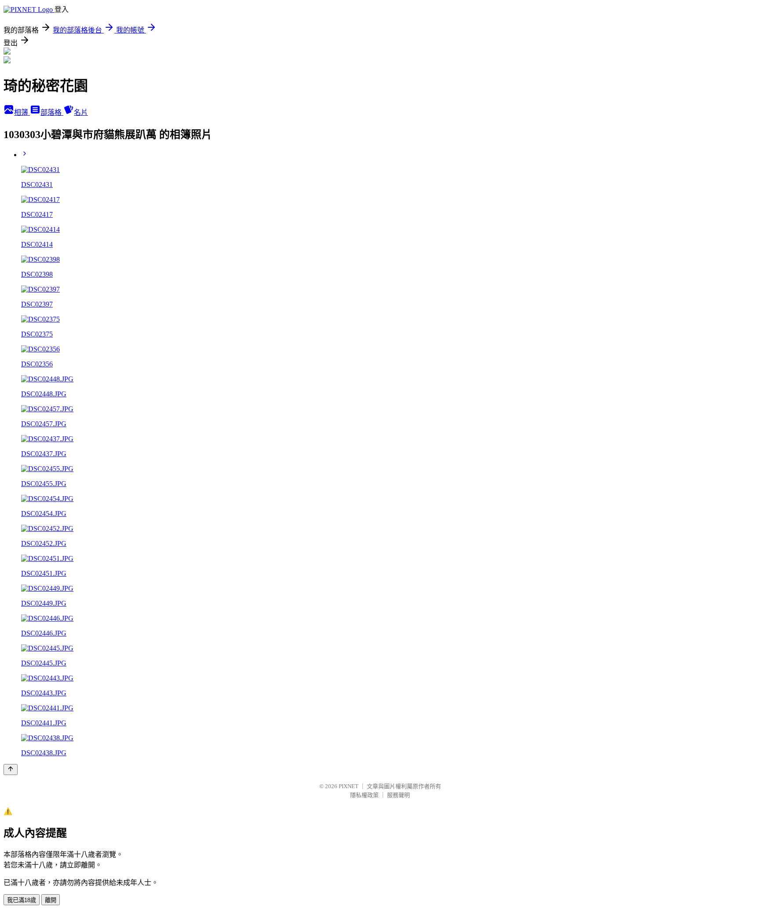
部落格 (51, 112)
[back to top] (11, 769)
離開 (50, 900)
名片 (81, 112)
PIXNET (348, 786)
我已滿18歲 (21, 900)
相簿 (22, 112)
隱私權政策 (364, 795)
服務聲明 (398, 795)
